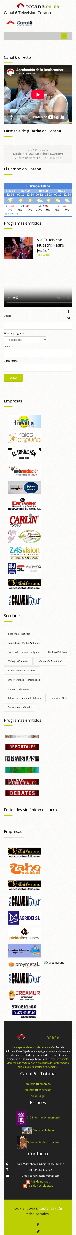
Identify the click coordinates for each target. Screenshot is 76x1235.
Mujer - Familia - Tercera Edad (24, 679)
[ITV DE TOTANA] (24, 568)
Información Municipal (50, 661)
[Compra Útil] (22, 736)
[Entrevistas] (22, 758)
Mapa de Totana (43, 1130)
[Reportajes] (22, 747)
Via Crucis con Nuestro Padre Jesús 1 (50, 245)
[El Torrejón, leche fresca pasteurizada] (24, 454)
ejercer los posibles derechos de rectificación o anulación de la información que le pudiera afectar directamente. (38, 1063)
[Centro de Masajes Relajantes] (24, 536)
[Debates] (22, 793)
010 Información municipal (43, 1117)
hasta (7, 346)
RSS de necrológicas (40, 1185)
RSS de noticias (40, 1181)
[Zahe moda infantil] (24, 868)
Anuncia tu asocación (38, 1090)
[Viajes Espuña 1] (55, 962)
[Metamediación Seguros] (24, 470)
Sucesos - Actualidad (19, 707)
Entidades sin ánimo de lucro (30, 809)
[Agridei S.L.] (24, 917)
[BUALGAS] (24, 487)
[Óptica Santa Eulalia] (24, 885)
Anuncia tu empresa (38, 1084)
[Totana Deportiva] (22, 770)
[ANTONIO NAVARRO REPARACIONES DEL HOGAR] (24, 1011)
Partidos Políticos (57, 652)
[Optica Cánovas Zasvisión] (24, 552)
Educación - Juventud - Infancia (25, 698)
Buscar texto (11, 361)
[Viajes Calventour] (24, 600)
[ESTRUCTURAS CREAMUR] (24, 994)
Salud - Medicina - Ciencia (22, 670)
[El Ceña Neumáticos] (24, 503)
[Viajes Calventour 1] (24, 901)
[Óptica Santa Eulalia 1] (24, 583)
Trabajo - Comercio (18, 661)
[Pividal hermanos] (24, 934)
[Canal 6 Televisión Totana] (38, 6)
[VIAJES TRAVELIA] (24, 421)
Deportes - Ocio (59, 698)
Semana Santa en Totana (43, 1142)
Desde (7, 315)
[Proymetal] (24, 964)
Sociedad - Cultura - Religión (23, 652)
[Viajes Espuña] (24, 437)
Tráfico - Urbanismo (18, 688)
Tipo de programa (14, 333)
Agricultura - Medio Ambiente (24, 642)
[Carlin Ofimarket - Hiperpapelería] (24, 520)
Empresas (13, 401)
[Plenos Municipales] (22, 781)
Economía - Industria (19, 633)
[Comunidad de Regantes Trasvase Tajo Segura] (24, 950)
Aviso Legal (38, 1096)
